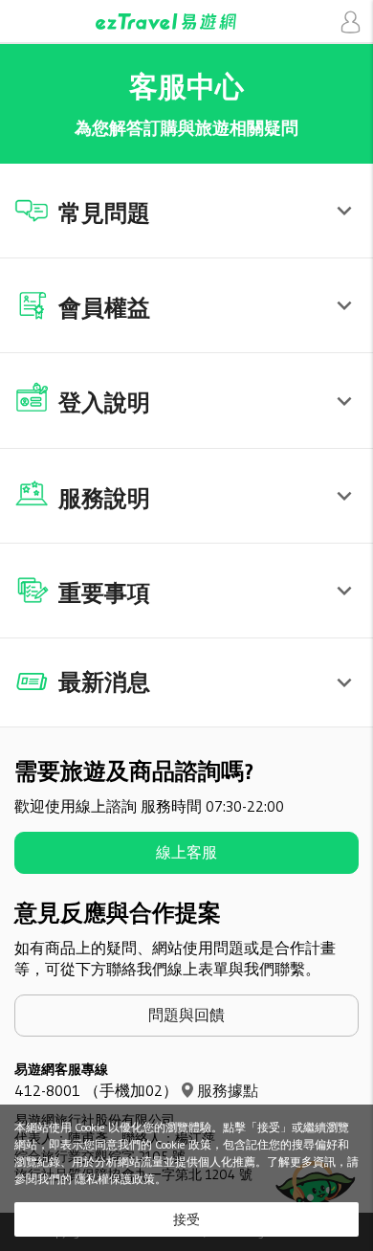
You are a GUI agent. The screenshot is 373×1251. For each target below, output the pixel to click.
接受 (186, 1219)
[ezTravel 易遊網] (186, 21)
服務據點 (227, 1090)
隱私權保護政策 (115, 1179)
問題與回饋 (186, 1014)
